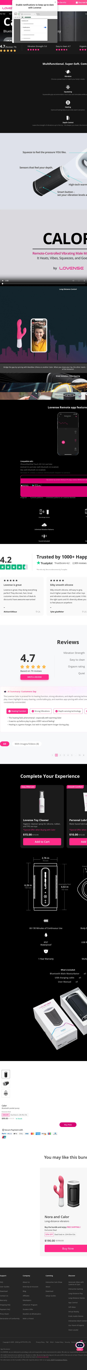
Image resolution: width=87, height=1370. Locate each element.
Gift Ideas (72, 1307)
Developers (27, 1300)
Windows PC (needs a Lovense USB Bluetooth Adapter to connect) (45, 473)
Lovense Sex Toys (10, 8)
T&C (47, 1342)
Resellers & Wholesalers (32, 1314)
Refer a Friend (28, 1318)
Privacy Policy (40, 1342)
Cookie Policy (59, 1342)
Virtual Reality (73, 1312)
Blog (24, 1291)
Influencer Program (30, 1305)
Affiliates (26, 1296)
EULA (52, 1342)
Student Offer (28, 1309)
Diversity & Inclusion (30, 1287)
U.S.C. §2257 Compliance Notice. (57, 1360)
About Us (26, 1282)
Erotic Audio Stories (75, 1316)
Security (67, 1342)
